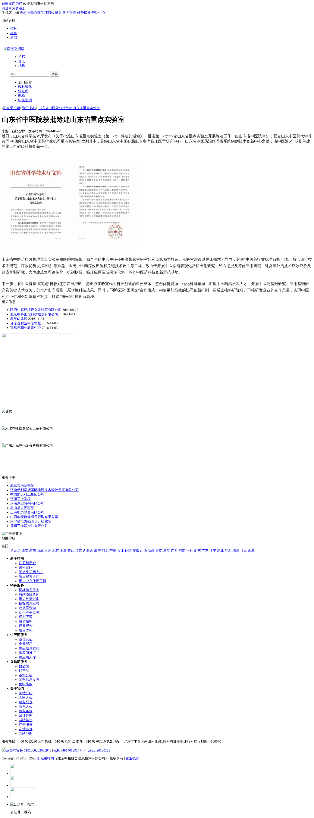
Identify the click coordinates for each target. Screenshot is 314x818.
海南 (24, 550)
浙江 (166, 550)
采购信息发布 (29, 679)
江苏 (78, 550)
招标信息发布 (29, 603)
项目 (13, 33)
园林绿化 (25, 86)
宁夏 (112, 550)
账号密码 (25, 567)
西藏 (40, 550)
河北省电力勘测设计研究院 (30, 521)
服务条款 (25, 711)
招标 (13, 28)
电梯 (21, 95)
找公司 (24, 666)
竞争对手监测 (29, 612)
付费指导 (84, 13)
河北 (105, 550)
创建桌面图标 (12, 4)
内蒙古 (88, 550)
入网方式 (25, 697)
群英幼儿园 (18, 319)
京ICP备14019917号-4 (70, 750)
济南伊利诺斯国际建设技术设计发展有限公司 (44, 490)
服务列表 (69, 13)
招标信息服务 (29, 590)
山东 (197, 550)
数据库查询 (27, 608)
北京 (55, 550)
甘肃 (243, 550)
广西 (174, 550)
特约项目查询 (29, 594)
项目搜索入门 (29, 576)
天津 (120, 550)
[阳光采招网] (14, 49)
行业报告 (25, 626)
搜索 (54, 74)
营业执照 (132, 758)
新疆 (151, 550)
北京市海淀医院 (22, 485)
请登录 (7, 8)
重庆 (97, 550)
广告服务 (25, 724)
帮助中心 (98, 13)
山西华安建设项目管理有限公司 (34, 517)
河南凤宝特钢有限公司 (27, 503)
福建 (128, 550)
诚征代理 (25, 715)
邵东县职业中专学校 (25, 323)
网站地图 (25, 733)
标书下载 (25, 617)
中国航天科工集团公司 (27, 494)
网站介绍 (25, 693)
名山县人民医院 (22, 508)
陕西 (70, 550)
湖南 (32, 550)
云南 (159, 550)
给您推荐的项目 (32, 13)
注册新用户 (27, 563)
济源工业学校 (20, 499)
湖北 (220, 550)
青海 (251, 550)
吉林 (189, 550)
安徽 (135, 550)
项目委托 (25, 630)
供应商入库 (27, 657)
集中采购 (25, 684)
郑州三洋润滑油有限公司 (29, 526)
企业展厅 (25, 644)
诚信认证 (25, 639)
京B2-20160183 (99, 750)
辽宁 (212, 550)
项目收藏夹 (53, 13)
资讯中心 (29, 108)
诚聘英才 (25, 720)
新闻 (13, 37)
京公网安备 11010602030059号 (28, 750)
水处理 (23, 91)
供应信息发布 (29, 648)
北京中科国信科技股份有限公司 (34, 314)
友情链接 (25, 729)
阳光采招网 (11, 108)
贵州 (47, 550)
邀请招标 (25, 621)
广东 (205, 550)
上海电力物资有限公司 (27, 512)
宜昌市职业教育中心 (25, 328)
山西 (143, 550)
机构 (21, 66)
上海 (63, 550)
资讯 (21, 61)
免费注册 (19, 8)
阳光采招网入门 (31, 572)
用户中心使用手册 (32, 581)
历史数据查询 (29, 599)
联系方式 (25, 706)
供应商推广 (27, 653)
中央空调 (25, 100)
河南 (182, 550)
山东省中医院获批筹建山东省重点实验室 (69, 108)
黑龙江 (15, 550)
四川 (235, 550)
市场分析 (25, 675)
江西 (228, 550)
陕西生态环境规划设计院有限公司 (36, 310)
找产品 (24, 670)
